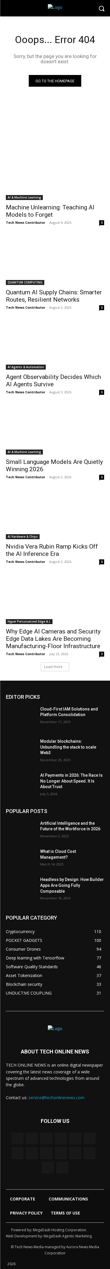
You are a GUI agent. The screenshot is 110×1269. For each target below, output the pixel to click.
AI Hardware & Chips (23, 536)
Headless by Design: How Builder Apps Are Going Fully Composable (72, 885)
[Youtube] (62, 1167)
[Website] (47, 1167)
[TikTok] (61, 1153)
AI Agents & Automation (26, 367)
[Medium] (32, 1153)
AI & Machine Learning (24, 197)
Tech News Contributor (25, 222)
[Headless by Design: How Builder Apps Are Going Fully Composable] (20, 887)
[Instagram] (89, 1138)
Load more (53, 666)
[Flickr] (61, 1138)
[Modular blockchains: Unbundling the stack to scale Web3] (20, 749)
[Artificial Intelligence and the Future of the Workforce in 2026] (20, 831)
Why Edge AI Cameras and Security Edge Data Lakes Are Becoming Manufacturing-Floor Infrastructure (53, 639)
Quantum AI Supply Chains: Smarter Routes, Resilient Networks (54, 296)
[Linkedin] (17, 1153)
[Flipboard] (75, 1138)
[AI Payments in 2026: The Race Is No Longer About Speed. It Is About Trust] (20, 783)
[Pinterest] (46, 1153)
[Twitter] (75, 1153)
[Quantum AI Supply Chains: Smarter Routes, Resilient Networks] (55, 260)
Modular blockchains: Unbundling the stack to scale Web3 (68, 747)
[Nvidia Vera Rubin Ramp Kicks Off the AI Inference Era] (55, 514)
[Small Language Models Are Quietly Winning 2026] (55, 430)
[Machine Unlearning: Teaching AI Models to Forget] (55, 175)
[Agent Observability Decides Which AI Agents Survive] (55, 345)
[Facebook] (46, 1138)
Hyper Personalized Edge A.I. (29, 621)
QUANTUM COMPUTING (25, 282)
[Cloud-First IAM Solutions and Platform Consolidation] (20, 716)
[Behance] (17, 1138)
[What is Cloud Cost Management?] (20, 859)
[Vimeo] (89, 1153)
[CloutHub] (32, 1138)
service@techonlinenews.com (56, 1097)
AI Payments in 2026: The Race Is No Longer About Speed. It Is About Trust (71, 781)
